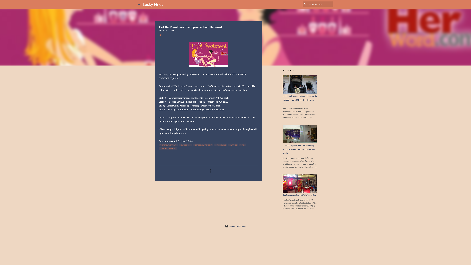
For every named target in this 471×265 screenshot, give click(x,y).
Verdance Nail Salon (168, 149)
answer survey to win (168, 145)
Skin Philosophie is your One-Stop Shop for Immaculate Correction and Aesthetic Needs (299, 149)
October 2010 (220, 145)
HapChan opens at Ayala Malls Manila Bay (299, 195)
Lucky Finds (153, 4)
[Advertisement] (208, 202)
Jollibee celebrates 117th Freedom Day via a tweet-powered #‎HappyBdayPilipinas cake (300, 100)
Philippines (233, 145)
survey (242, 145)
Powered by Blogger (237, 226)
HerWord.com (185, 145)
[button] (160, 35)
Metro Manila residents (203, 145)
